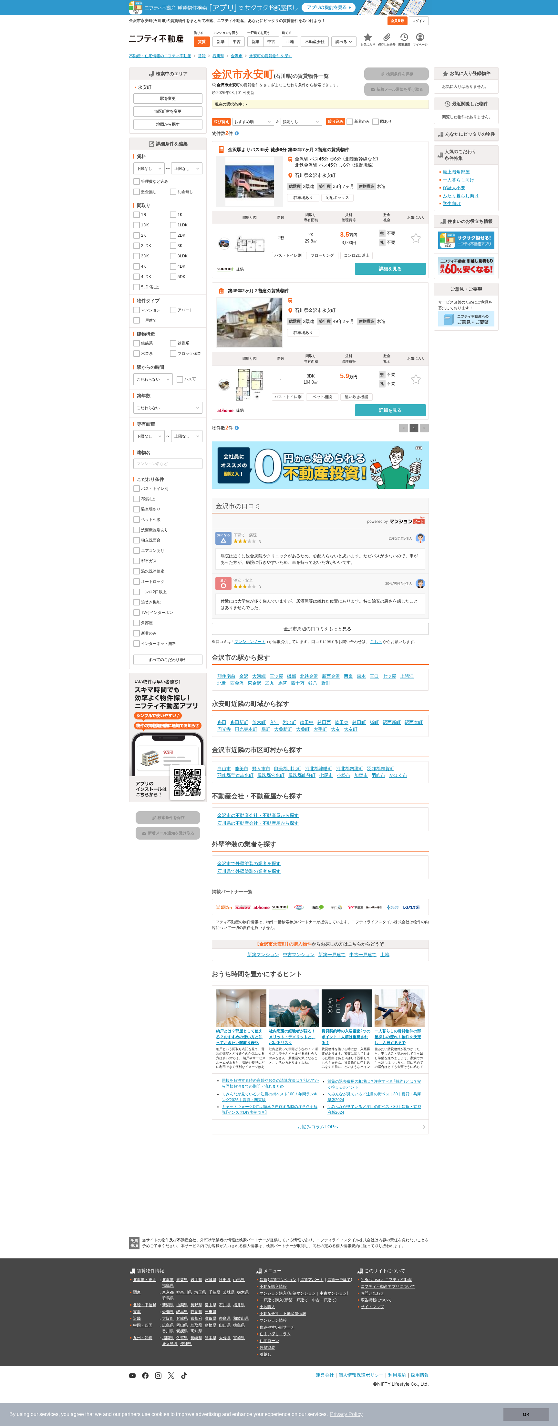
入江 (274, 722)
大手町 (320, 729)
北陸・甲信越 (144, 1305)
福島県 (168, 1285)
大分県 (225, 1338)
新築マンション (263, 954)
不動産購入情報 (273, 1286)
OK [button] (526, 1414)
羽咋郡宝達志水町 (235, 775)
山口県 (225, 1325)
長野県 (196, 1305)
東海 (137, 1311)
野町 (325, 683)
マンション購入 (273, 1293)
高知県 (196, 1331)
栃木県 (243, 1292)
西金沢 (237, 683)
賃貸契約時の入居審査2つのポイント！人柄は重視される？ (346, 1037)
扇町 (265, 729)
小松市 (343, 775)
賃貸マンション (282, 1279)
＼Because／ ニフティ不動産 (386, 1279)
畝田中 (307, 722)
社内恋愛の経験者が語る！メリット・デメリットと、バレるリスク (292, 1037)
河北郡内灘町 (349, 768)
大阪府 (168, 1318)
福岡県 (168, 1338)
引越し (265, 1354)
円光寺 (224, 729)
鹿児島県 (170, 1343)
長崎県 (196, 1338)
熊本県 (210, 1338)
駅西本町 (414, 722)
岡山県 (182, 1325)
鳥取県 (196, 1325)
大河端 (259, 676)
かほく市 (398, 775)
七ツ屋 (389, 676)
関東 (137, 1292)
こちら (376, 641)
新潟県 (168, 1305)
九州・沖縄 (142, 1338)
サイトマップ (372, 1307)
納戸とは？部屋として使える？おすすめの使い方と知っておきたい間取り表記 (239, 1037)
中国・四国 (142, 1325)
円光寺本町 (246, 729)
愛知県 (168, 1311)
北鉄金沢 (309, 676)
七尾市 (326, 775)
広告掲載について (376, 1300)
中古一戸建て (363, 954)
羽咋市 (378, 775)
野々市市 (261, 768)
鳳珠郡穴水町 (270, 775)
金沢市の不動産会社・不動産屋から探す (258, 815)
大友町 (350, 729)
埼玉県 (200, 1292)
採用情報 (420, 1375)
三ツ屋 (276, 676)
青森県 (182, 1279)
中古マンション (299, 954)
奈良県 (225, 1318)
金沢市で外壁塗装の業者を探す (249, 863)
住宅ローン (269, 1340)
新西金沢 (331, 676)
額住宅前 (226, 676)
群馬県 (168, 1298)
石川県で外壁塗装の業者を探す (249, 871)
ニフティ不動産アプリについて (388, 1286)
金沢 (243, 676)
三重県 (210, 1311)
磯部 (291, 676)
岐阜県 (182, 1311)
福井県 (239, 1305)
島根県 (210, 1325)
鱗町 (374, 722)
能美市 (241, 768)
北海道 (168, 1279)
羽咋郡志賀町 (380, 768)
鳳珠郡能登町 (301, 775)
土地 (384, 954)
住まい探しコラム (275, 1334)
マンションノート (249, 641)
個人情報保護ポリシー (361, 1375)
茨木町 (259, 722)
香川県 (168, 1331)
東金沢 (254, 683)
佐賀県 (182, 1338)
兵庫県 (182, 1318)
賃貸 (263, 1279)
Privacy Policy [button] (346, 1414)
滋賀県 (210, 1318)
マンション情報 (273, 1320)
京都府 (196, 1318)
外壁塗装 (267, 1347)
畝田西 (324, 722)
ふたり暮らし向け (461, 195)
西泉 (348, 676)
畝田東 (341, 722)
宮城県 (210, 1279)
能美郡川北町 (287, 768)
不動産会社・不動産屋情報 (283, 1313)
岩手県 (196, 1279)
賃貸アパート (312, 1279)
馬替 (282, 683)
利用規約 (397, 1375)
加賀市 (361, 775)
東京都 (168, 1292)
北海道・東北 (144, 1279)
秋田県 (225, 1279)
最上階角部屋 (456, 171)
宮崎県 (239, 1338)
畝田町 (359, 722)
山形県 (239, 1279)
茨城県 (228, 1292)
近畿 (137, 1318)
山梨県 (182, 1305)
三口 (374, 676)
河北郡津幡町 (318, 768)
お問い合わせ (372, 1293)
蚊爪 (312, 683)
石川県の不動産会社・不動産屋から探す (258, 823)
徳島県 (239, 1325)
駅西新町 (392, 722)
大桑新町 (283, 729)
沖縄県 (186, 1343)
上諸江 (407, 676)
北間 (221, 683)
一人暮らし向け (458, 179)
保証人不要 (454, 187)
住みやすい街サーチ (277, 1327)
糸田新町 (239, 722)
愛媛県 (182, 1331)
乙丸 (269, 683)
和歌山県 (241, 1318)
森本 (361, 676)
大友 (335, 729)
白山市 (224, 768)
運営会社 (325, 1375)
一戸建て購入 (271, 1300)
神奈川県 (184, 1292)
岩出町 (289, 722)
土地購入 (267, 1307)
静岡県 (196, 1311)
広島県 (168, 1325)
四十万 (298, 683)
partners (131, 1414)
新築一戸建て (332, 954)
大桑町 (303, 729)
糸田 (221, 722)
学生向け (452, 203)
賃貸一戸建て (339, 1279)
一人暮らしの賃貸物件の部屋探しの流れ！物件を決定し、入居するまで (398, 1037)
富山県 (210, 1305)
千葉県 (214, 1292)
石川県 (225, 1305)
